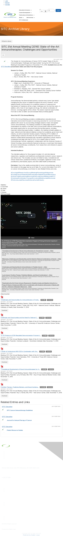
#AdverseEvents (33, 180)
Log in (58, 10)
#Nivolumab (51, 178)
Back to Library (7, 41)
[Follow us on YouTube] (6, 456)
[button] (25, 10)
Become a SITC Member (11, 488)
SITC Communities (10, 502)
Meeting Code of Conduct (12, 516)
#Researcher (22, 172)
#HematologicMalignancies (45, 172)
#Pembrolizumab (16, 180)
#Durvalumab (36, 178)
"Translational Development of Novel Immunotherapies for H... (20, 369)
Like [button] (3, 55)
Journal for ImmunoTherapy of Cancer (19, 420)
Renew (7, 3)
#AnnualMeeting (31, 172)
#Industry (41, 180)
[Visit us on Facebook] (6, 458)
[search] (45, 11)
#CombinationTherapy (25, 178)
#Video (23, 174)
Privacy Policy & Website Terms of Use (15, 519)
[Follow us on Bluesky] (6, 453)
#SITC (53, 176)
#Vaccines (25, 180)
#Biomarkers (52, 174)
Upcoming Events (10, 504)
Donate (7, 4)
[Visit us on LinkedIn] (6, 452)
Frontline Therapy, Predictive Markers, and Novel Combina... (20, 387)
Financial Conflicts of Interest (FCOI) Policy (16, 518)
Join (6, 1)
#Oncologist (14, 172)
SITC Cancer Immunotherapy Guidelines (20, 410)
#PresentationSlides (36, 174)
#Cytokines (14, 178)
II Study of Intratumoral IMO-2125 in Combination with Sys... (19, 351)
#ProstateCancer (16, 174)
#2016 (28, 174)
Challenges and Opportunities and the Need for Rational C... (19, 317)
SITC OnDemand (9, 505)
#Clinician (45, 174)
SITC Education (6, 66)
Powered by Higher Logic (31, 535)
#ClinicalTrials (15, 176)
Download (4, 310)
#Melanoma (47, 176)
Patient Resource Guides (15, 430)
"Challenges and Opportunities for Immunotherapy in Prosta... (20, 300)
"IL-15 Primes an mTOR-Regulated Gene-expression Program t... (21, 335)
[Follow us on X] (6, 455)
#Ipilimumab (44, 178)
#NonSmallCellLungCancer (35, 176)
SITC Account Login (10, 491)
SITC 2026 (8, 490)
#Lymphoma (23, 176)
